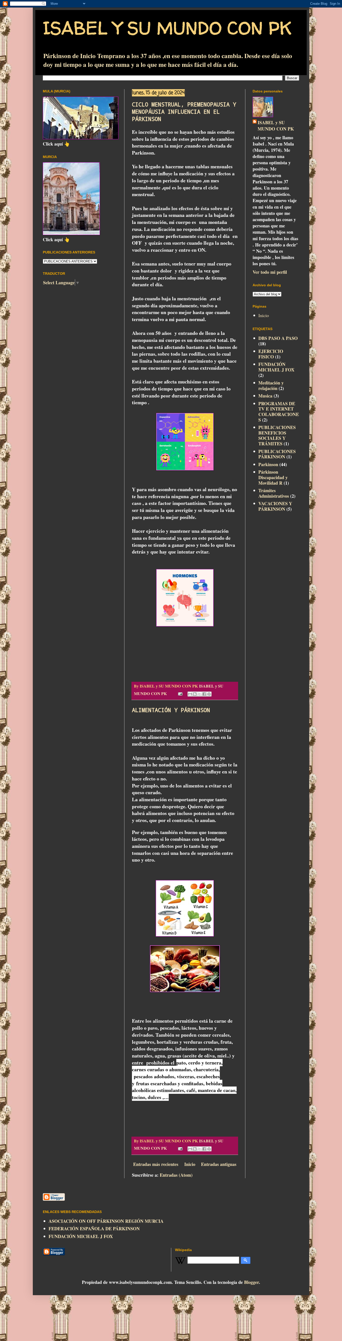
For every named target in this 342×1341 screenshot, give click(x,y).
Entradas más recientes (155, 1164)
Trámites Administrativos (273, 493)
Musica (265, 395)
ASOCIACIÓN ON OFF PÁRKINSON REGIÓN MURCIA (106, 1221)
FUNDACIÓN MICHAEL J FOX (276, 367)
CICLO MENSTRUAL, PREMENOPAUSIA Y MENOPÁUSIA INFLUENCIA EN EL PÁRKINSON (184, 111)
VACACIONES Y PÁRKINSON (275, 506)
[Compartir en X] (199, 694)
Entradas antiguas (218, 1164)
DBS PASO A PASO (278, 338)
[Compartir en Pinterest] (209, 694)
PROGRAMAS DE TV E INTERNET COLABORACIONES (278, 411)
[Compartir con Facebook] (204, 694)
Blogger (251, 1282)
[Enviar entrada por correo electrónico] (180, 694)
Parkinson (268, 464)
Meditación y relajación (271, 385)
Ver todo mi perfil (270, 272)
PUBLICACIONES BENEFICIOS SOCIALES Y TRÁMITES (277, 435)
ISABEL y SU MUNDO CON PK (276, 125)
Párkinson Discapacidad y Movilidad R (273, 477)
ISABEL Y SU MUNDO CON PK (167, 28)
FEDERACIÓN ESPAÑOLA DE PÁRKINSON (94, 1228)
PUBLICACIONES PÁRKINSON (277, 454)
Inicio (189, 1164)
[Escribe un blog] (194, 694)
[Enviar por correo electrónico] (190, 694)
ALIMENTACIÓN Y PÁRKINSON (171, 710)
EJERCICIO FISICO (270, 354)
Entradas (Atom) (176, 1175)
